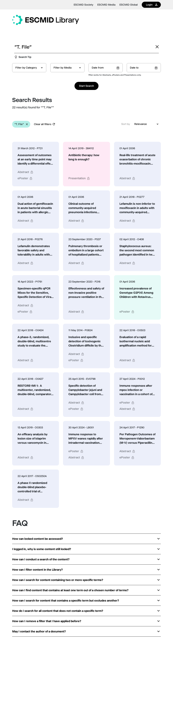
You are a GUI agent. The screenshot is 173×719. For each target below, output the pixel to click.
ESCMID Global (128, 4)
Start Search (86, 85)
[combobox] (29, 67)
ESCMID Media (106, 4)
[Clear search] (157, 46)
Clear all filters (42, 124)
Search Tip (25, 57)
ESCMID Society (83, 4)
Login (149, 4)
